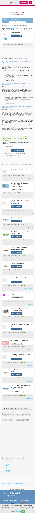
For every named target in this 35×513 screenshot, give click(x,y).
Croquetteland (8, 470)
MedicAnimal (8, 460)
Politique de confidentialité (12, 496)
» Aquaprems (30, 365)
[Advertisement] (17, 49)
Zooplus (7, 464)
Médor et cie (8, 471)
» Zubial (31, 320)
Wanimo (7, 463)
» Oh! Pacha (30, 178)
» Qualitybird (30, 335)
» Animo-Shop (30, 227)
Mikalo (7, 467)
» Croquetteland (29, 272)
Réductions (23, 2)
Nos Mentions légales (11, 495)
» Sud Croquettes (29, 243)
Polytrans (7, 466)
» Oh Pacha (30, 304)
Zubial (7, 465)
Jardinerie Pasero (9, 461)
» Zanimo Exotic (29, 381)
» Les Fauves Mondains (27, 288)
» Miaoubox (30, 349)
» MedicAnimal (29, 398)
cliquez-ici (18, 511)
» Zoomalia (30, 196)
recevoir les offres (18, 150)
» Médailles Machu (28, 258)
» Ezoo (31, 213)
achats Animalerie (14, 28)
